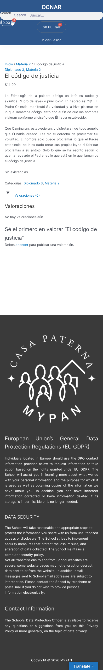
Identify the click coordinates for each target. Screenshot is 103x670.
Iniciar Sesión (52, 40)
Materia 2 (23, 64)
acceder (22, 245)
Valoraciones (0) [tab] (27, 195)
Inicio (9, 64)
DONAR (51, 7)
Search (5, 13)
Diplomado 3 (14, 70)
